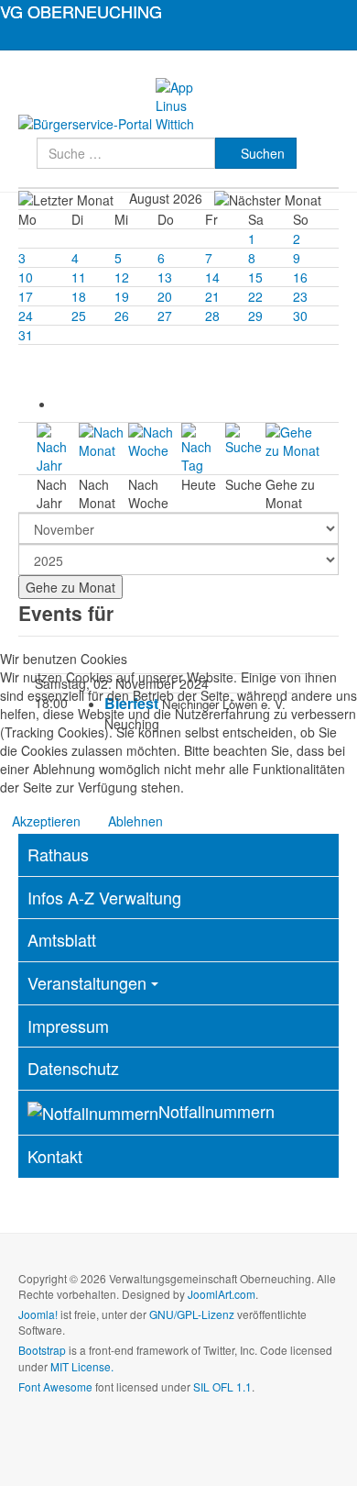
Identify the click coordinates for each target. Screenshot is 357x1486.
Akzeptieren (46, 821)
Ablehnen (135, 821)
